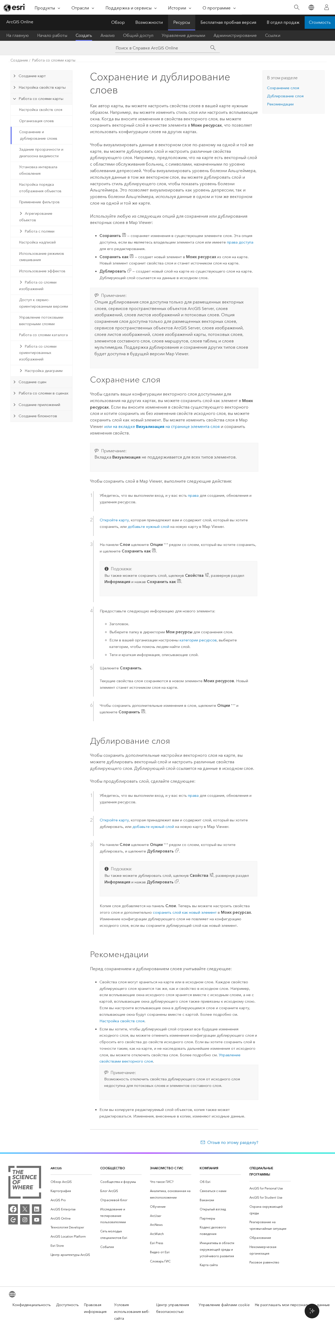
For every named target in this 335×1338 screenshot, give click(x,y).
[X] (25, 1209)
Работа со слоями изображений (38, 285)
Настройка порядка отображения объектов (40, 187)
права (193, 495)
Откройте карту (114, 520)
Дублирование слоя (285, 96)
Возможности (149, 22)
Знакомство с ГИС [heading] (166, 1168)
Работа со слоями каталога (43, 335)
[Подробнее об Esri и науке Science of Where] (24, 1183)
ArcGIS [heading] (56, 1168)
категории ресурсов (198, 640)
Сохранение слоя (283, 88)
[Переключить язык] (311, 7)
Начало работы (52, 35)
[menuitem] (71, 1182)
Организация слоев (36, 121)
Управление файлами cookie (224, 1305)
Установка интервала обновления (38, 170)
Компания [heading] (209, 1168)
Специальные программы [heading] (261, 1171)
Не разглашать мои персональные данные (292, 1305)
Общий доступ (138, 35)
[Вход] (326, 7)
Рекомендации (280, 104)
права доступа (240, 242)
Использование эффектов (42, 271)
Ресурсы (181, 22)
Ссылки (272, 35)
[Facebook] (13, 1209)
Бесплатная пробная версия (228, 22)
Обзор (118, 22)
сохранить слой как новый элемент (185, 912)
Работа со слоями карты (53, 60)
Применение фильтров (39, 202)
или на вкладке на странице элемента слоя (162, 426)
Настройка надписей (37, 242)
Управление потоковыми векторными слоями (41, 320)
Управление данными (183, 35)
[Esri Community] (13, 1219)
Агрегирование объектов (35, 216)
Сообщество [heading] (112, 1168)
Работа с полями (39, 231)
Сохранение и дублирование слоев (38, 135)
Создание (19, 60)
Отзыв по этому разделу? (232, 1142)
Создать (84, 35)
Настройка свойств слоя (40, 110)
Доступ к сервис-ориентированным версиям (43, 303)
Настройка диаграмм (44, 371)
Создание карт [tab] (32, 76)
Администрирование (235, 35)
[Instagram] (25, 1219)
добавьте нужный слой (148, 526)
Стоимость (320, 22)
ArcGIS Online (19, 21)
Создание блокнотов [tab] (38, 416)
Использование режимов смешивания (41, 256)
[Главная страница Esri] (15, 7)
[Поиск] (296, 7)
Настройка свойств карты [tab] (42, 87)
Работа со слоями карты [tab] (41, 98)
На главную (17, 35)
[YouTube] (36, 1219)
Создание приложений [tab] (39, 404)
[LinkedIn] (36, 1209)
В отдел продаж (283, 22)
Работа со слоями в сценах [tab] (43, 393)
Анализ (107, 35)
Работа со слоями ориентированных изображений (38, 353)
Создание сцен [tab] (32, 382)
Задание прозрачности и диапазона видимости (41, 152)
